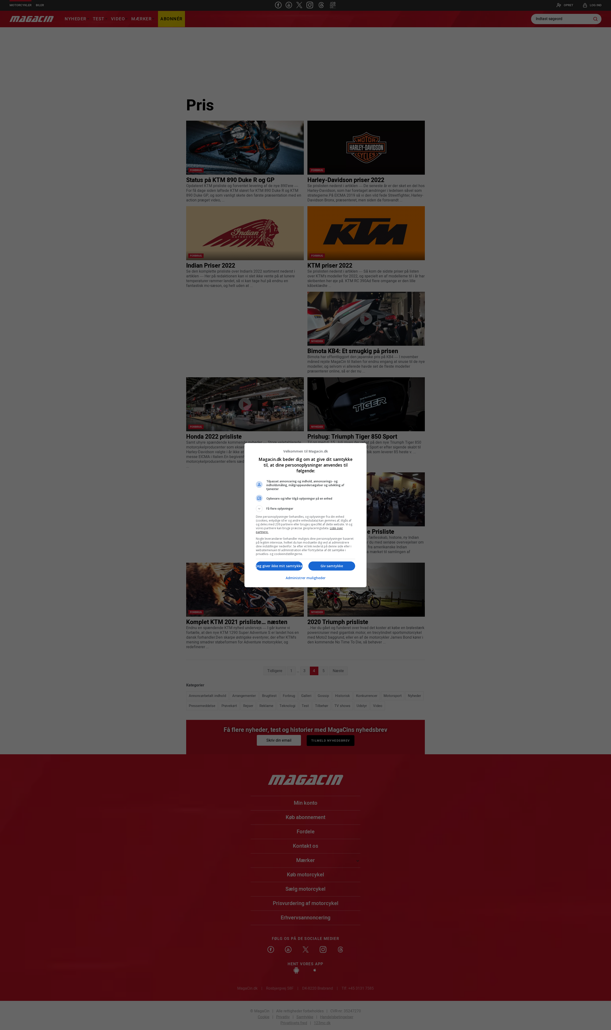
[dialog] (305, 515)
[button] (305, 508)
